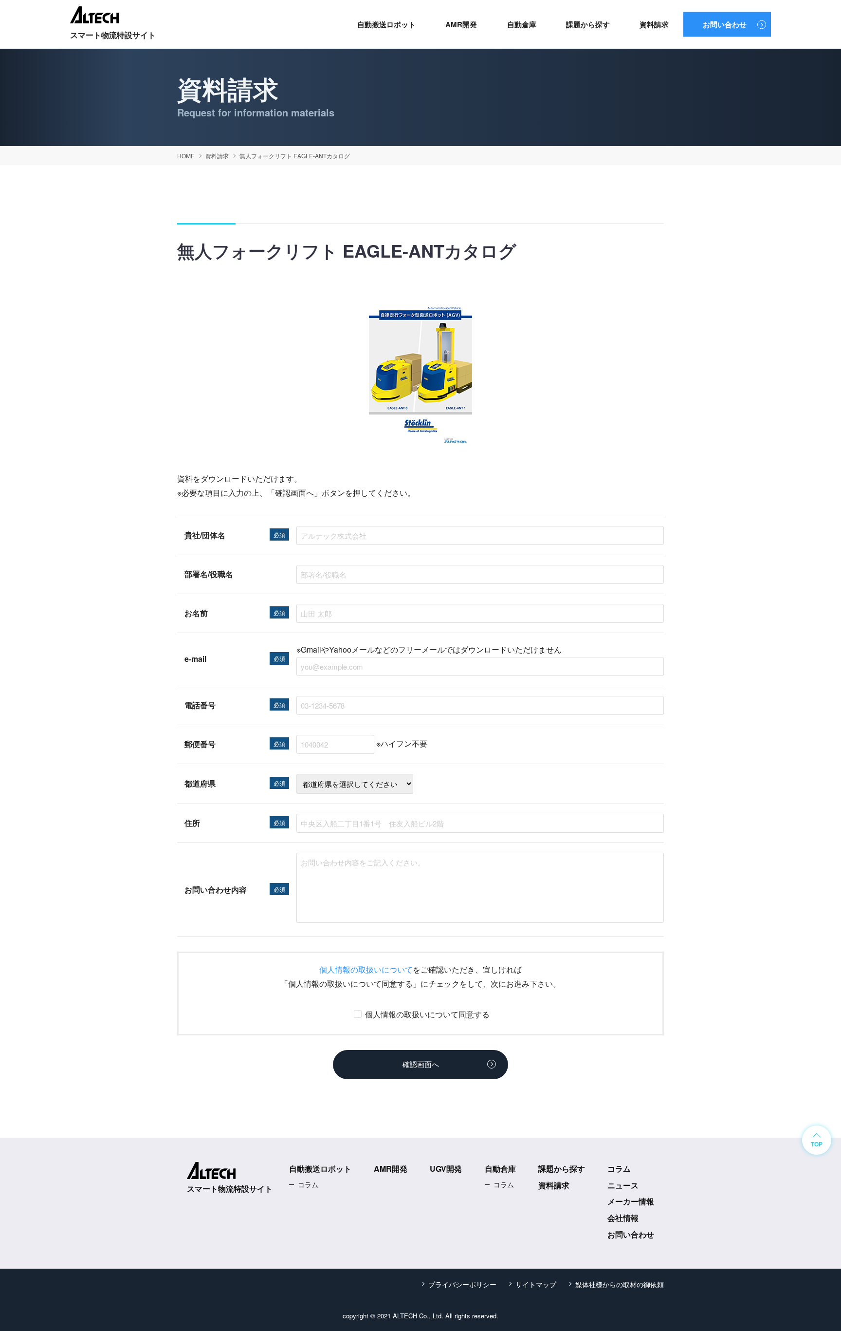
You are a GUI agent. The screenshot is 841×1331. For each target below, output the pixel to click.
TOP (817, 1144)
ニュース (623, 1185)
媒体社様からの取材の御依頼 (619, 1284)
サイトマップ (535, 1284)
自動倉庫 (521, 24)
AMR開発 (461, 24)
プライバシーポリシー (462, 1284)
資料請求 (654, 24)
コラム (308, 1184)
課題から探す (588, 24)
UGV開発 (446, 1168)
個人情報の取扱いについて (366, 969)
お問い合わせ (725, 24)
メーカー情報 (630, 1201)
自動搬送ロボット (386, 24)
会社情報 (623, 1217)
